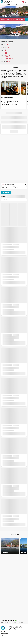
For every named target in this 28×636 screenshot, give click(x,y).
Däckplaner (24, 19)
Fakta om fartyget (10, 19)
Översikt (3, 19)
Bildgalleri (18, 19)
